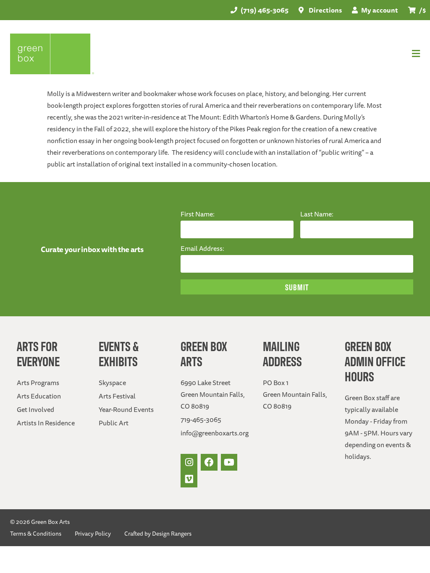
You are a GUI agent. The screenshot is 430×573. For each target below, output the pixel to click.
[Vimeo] (189, 479)
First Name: (198, 214)
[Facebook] (209, 462)
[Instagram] (189, 462)
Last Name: (316, 214)
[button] (296, 54)
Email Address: (202, 248)
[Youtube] (229, 462)
